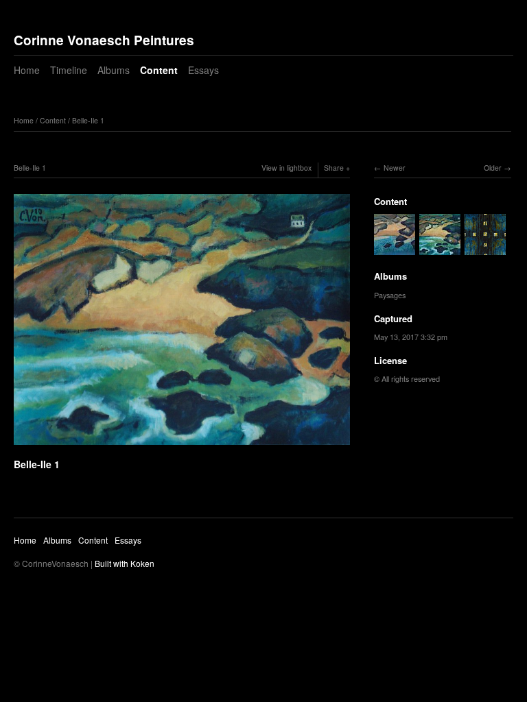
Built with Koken (124, 563)
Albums (113, 70)
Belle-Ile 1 (88, 120)
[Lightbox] (182, 446)
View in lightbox (286, 167)
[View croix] (485, 248)
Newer (395, 167)
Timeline (68, 70)
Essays (203, 70)
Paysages (390, 294)
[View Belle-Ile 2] (394, 248)
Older (493, 167)
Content (159, 70)
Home (27, 70)
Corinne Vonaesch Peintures (104, 40)
